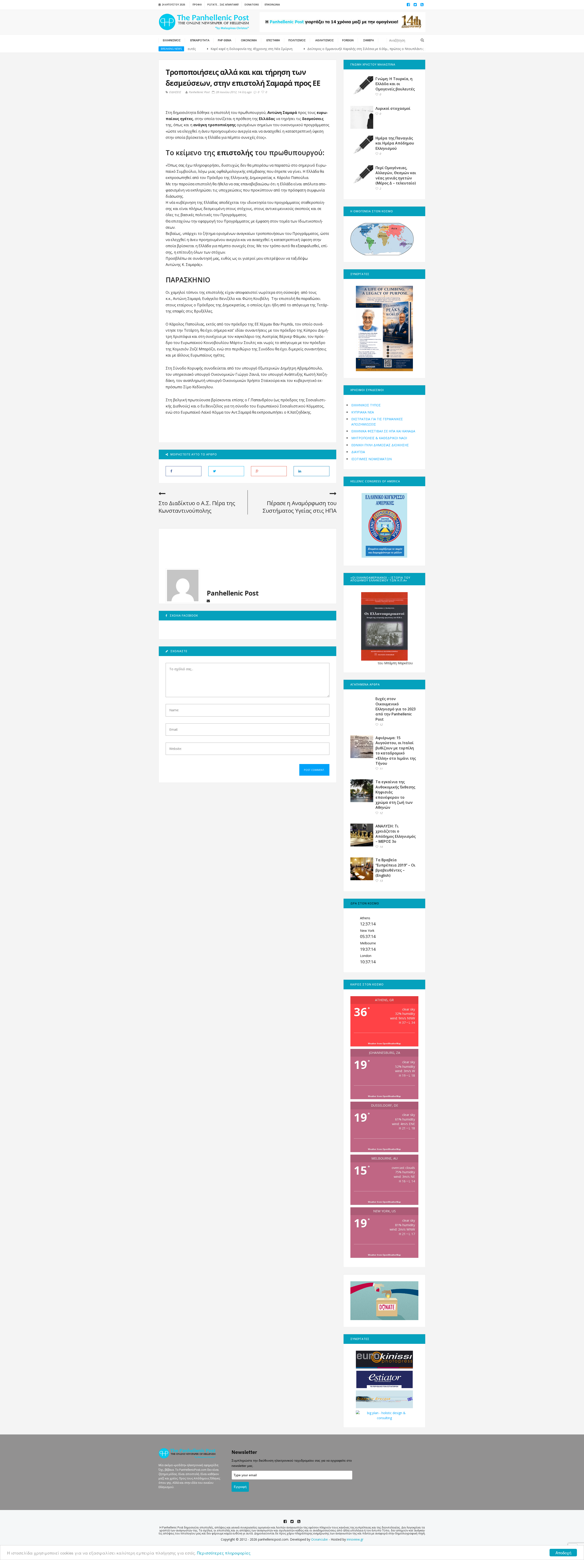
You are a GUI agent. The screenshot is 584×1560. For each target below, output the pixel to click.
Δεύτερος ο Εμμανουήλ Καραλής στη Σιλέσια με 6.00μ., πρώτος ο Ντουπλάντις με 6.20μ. (326, 49)
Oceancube (319, 1539)
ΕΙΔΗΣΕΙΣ (175, 92)
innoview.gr (355, 1539)
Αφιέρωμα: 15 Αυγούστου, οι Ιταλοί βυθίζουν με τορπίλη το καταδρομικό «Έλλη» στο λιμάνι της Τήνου (395, 750)
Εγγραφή (240, 1487)
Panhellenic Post (199, 92)
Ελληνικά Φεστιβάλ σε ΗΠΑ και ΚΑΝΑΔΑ (383, 431)
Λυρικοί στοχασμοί (392, 108)
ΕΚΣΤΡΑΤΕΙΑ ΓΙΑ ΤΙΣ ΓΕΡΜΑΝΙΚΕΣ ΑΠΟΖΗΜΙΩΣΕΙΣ (377, 421)
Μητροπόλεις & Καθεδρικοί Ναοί (379, 438)
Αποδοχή (563, 1552)
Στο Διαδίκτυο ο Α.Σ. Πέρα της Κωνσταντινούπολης (197, 507)
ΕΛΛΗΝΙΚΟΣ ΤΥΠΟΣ (366, 405)
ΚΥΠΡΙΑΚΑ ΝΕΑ (362, 412)
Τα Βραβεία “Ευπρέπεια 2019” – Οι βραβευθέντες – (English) (395, 867)
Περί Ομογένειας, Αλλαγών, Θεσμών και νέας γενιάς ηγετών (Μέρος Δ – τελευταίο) (395, 175)
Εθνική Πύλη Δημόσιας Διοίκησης (380, 445)
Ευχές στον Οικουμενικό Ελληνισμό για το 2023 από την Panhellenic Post (395, 709)
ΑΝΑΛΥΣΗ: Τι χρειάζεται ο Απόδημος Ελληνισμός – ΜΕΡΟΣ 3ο (395, 834)
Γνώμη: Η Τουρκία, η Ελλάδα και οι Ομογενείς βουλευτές (395, 84)
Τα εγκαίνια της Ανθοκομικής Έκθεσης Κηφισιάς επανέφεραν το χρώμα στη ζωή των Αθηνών (395, 794)
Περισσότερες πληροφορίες (223, 1553)
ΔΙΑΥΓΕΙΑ (358, 452)
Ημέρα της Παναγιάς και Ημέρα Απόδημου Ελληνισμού (394, 143)
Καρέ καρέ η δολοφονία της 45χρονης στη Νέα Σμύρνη (205, 49)
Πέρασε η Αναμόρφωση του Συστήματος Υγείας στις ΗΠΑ (299, 507)
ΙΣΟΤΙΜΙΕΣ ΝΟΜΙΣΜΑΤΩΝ (371, 459)
